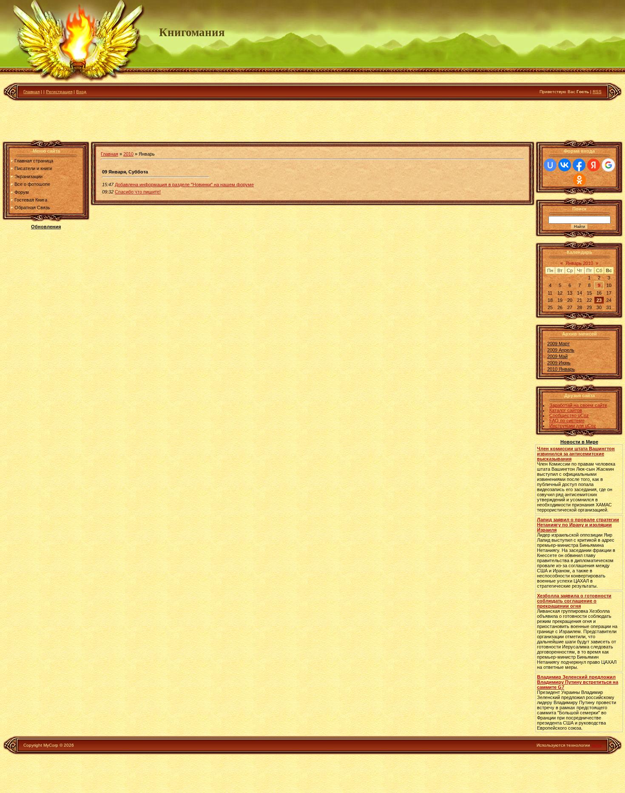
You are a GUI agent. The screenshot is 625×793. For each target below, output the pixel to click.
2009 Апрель (560, 349)
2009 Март (558, 343)
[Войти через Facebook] (579, 165)
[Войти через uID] (550, 165)
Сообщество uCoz (569, 415)
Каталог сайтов (565, 410)
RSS (597, 91)
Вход (81, 91)
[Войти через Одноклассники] (579, 179)
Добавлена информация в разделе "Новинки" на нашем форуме (184, 184)
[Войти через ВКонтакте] (564, 165)
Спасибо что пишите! (138, 191)
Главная (31, 91)
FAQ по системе (567, 420)
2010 (128, 153)
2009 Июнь (559, 362)
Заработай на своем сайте (578, 405)
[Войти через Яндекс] (593, 165)
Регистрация (59, 91)
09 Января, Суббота (125, 171)
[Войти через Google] (608, 165)
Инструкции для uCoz (572, 425)
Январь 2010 (579, 263)
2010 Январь (561, 369)
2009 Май (557, 356)
